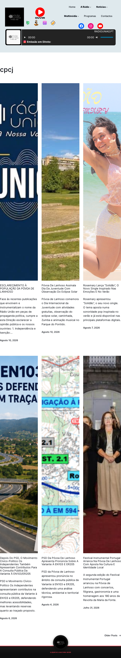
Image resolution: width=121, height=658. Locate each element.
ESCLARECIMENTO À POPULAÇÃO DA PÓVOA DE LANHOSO (17, 288)
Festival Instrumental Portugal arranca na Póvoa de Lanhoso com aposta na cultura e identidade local (102, 562)
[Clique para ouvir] (60, 642)
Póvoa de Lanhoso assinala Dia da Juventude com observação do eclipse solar (59, 288)
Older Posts (112, 635)
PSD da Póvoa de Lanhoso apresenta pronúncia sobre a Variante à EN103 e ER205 (60, 561)
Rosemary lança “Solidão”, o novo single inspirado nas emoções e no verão (101, 288)
